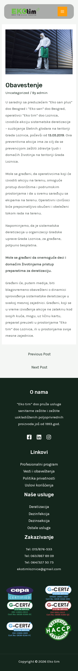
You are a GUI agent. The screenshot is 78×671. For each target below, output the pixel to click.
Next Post (39, 367)
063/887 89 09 (42, 556)
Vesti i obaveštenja (39, 471)
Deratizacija (39, 506)
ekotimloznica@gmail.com (39, 569)
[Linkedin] (39, 437)
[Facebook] (29, 437)
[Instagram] (48, 437)
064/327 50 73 (42, 562)
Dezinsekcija (39, 520)
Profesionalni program (39, 464)
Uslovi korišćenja (39, 485)
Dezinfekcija (39, 513)
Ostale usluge (39, 527)
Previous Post (39, 354)
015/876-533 (42, 549)
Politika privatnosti (39, 478)
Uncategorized (17, 93)
